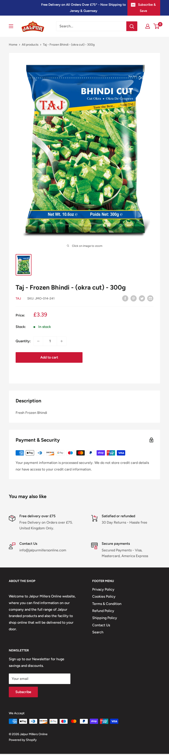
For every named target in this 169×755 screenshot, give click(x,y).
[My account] (147, 26)
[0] (156, 26)
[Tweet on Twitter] (142, 298)
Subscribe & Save (147, 8)
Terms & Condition (106, 604)
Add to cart (49, 357)
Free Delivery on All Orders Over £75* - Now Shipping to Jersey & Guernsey (83, 8)
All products (30, 44)
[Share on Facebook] (125, 298)
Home (13, 44)
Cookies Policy (104, 596)
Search (97, 632)
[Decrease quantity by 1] (38, 341)
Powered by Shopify (23, 740)
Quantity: (23, 341)
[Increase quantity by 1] (61, 341)
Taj (18, 298)
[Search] (131, 26)
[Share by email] (150, 298)
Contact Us (101, 625)
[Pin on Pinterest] (133, 298)
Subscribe (23, 692)
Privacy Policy (103, 589)
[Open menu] (11, 26)
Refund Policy (103, 611)
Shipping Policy (104, 618)
